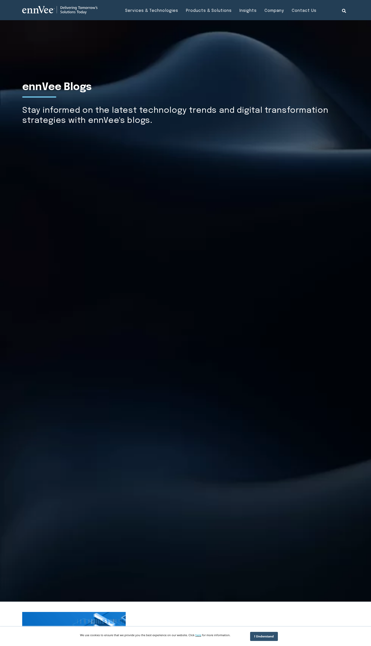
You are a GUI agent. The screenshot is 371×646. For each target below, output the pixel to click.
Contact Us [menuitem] (304, 11)
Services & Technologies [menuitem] (151, 11)
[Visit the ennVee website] (59, 10)
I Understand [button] (264, 636)
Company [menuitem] (274, 11)
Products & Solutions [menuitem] (209, 11)
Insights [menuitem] (248, 11)
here (198, 635)
